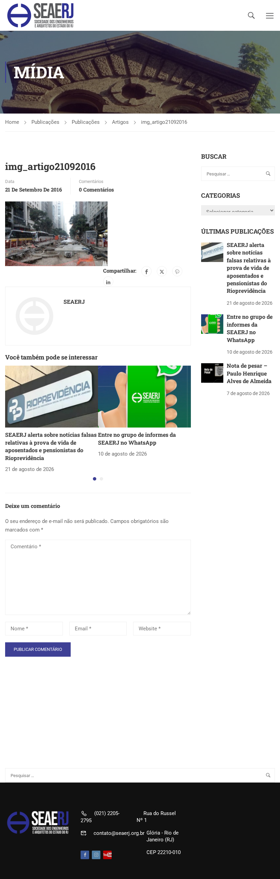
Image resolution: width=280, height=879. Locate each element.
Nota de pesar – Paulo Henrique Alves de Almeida (249, 373)
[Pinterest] (177, 271)
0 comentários (96, 189)
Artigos (120, 122)
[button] (94, 479)
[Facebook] (146, 271)
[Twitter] (162, 271)
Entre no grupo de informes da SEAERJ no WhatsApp (137, 438)
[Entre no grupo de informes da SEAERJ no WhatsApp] (144, 396)
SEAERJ (74, 301)
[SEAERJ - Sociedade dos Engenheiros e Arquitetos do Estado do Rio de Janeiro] (41, 15)
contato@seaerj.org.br (119, 833)
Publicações (45, 122)
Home (12, 122)
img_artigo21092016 (164, 122)
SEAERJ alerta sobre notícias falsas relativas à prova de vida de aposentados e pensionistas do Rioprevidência (51, 446)
